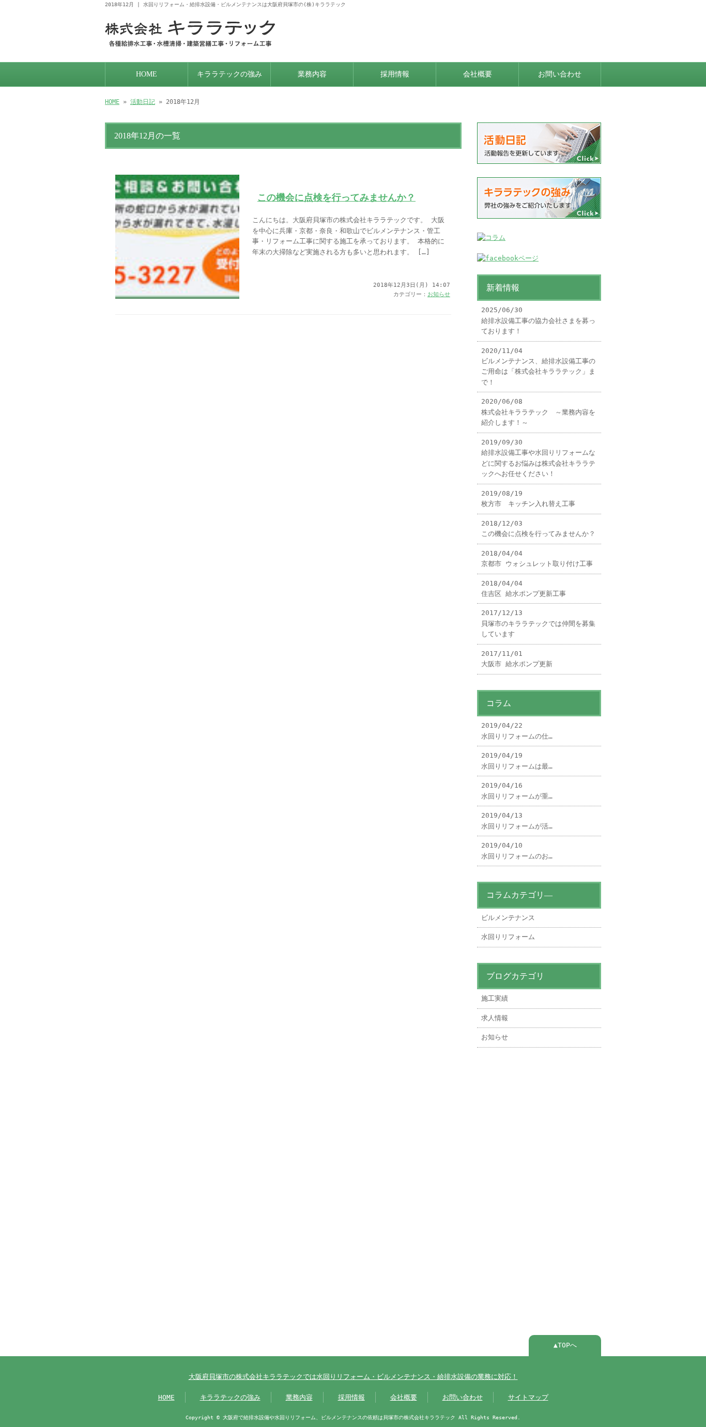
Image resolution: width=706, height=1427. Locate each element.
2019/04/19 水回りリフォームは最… (516, 760)
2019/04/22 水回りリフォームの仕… (516, 731)
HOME (146, 74)
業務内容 (312, 74)
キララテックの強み (229, 74)
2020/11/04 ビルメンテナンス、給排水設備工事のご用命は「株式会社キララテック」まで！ (538, 366)
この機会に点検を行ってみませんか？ (336, 197)
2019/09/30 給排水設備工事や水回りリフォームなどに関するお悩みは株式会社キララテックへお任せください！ (538, 458)
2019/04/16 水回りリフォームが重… (516, 790)
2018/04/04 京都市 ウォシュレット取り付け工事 (537, 558)
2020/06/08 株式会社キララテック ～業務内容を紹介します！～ (538, 411)
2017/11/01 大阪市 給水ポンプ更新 (516, 659)
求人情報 (494, 1018)
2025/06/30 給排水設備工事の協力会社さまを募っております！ (538, 320)
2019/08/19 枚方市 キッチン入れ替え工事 (528, 498)
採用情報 (394, 74)
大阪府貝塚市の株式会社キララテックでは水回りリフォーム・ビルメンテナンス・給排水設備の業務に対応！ (353, 1376)
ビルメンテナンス (508, 918)
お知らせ (438, 294)
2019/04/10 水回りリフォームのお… (516, 850)
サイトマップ (528, 1397)
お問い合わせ (559, 74)
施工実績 (494, 998)
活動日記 (142, 101)
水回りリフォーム (508, 937)
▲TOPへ (565, 1345)
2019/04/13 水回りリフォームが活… (516, 820)
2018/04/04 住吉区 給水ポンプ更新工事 (523, 588)
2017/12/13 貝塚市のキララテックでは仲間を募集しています (538, 623)
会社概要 (477, 74)
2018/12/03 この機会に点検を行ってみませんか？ (538, 528)
